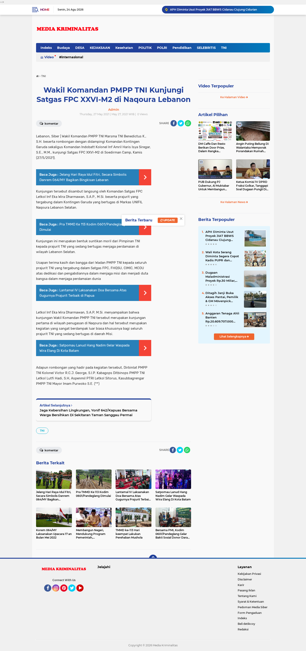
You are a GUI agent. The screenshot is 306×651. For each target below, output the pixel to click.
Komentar (51, 123)
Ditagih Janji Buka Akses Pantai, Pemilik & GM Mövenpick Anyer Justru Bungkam (221, 297)
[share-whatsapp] (188, 123)
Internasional (72, 57)
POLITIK (145, 48)
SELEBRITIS (206, 48)
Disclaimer (245, 579)
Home (44, 10)
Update (169, 220)
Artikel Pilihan (213, 114)
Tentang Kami (247, 596)
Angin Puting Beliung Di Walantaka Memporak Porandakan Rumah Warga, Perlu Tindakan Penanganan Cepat (252, 147)
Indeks (46, 48)
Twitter (74, 594)
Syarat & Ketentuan (251, 601)
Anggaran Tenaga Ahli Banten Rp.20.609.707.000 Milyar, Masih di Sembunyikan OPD (222, 317)
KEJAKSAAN (100, 48)
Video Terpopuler (216, 86)
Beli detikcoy (246, 623)
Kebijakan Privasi (249, 573)
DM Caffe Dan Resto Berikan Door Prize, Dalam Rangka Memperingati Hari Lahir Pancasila (214, 147)
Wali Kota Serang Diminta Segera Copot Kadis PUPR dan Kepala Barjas (222, 256)
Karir (241, 585)
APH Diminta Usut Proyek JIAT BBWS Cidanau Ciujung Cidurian (219, 236)
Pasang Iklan (246, 590)
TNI (224, 48)
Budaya (63, 48)
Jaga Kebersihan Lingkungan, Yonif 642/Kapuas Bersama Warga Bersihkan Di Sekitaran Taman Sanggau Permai (88, 412)
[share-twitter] (181, 123)
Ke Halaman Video (233, 97)
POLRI (162, 48)
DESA (79, 48)
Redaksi (243, 629)
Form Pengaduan (250, 612)
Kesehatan (124, 48)
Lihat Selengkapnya (233, 336)
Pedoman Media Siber (252, 607)
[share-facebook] (173, 123)
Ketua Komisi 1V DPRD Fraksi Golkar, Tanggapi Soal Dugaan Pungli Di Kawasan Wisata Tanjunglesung (252, 185)
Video (49, 57)
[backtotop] (153, 559)
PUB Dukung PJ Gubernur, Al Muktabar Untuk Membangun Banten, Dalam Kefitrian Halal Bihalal (214, 185)
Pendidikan (182, 48)
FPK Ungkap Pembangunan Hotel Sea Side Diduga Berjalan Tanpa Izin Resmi (220, 9)
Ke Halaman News (233, 202)
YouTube (83, 594)
